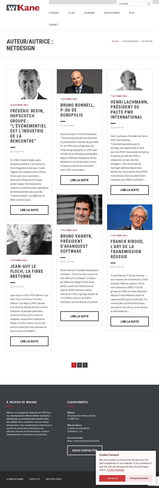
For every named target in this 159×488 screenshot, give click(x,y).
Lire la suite (29, 210)
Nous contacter (84, 450)
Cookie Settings (115, 470)
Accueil (115, 41)
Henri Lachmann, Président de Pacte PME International (129, 110)
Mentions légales (54, 479)
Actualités (19, 152)
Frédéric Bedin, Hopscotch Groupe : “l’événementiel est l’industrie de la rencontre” (28, 126)
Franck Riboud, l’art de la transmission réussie (127, 249)
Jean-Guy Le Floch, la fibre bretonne (26, 271)
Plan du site (34, 479)
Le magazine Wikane (15, 479)
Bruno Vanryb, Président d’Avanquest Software (76, 244)
